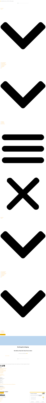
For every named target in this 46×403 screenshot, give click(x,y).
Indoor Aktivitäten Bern (3, 62)
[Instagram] (1, 366)
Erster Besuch (2, 8)
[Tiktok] (2, 366)
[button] (23, 171)
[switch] (43, 397)
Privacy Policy (40, 395)
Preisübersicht (2, 121)
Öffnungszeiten (2, 122)
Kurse (1, 67)
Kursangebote (1, 372)
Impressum (1, 399)
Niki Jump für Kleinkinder (3, 273)
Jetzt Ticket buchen (3, 334)
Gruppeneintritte (2, 65)
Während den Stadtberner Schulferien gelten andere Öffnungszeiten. (8, 384)
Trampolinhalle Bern (3, 63)
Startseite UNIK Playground (3, 368)
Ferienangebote (2, 66)
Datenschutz (1, 398)
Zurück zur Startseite (7, 355)
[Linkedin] (4, 366)
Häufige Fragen (2, 332)
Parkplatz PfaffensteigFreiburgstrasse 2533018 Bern (2, 388)
